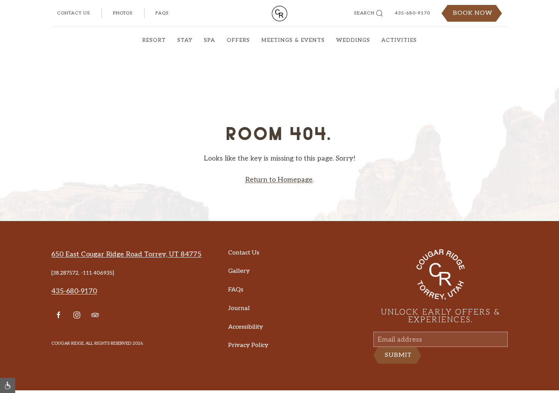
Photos (123, 13)
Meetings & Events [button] (293, 40)
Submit (398, 372)
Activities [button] (399, 40)
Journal (239, 319)
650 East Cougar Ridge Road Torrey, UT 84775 (126, 266)
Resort (154, 40)
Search (364, 13)
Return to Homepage (279, 191)
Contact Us (73, 13)
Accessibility (245, 338)
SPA (209, 40)
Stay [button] (184, 40)
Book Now (472, 13)
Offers (238, 40)
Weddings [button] (353, 40)
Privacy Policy (248, 356)
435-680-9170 (412, 13)
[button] (7, 385)
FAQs (162, 13)
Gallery (239, 282)
